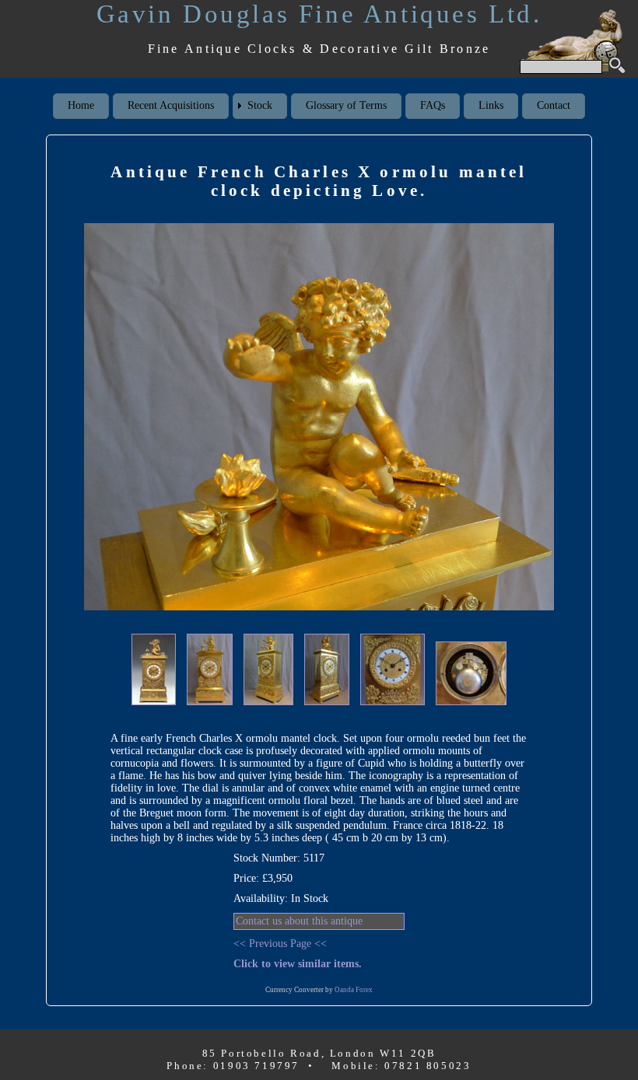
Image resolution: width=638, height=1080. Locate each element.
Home (81, 105)
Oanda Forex (354, 990)
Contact (553, 105)
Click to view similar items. (297, 964)
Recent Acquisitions (171, 105)
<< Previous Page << (280, 943)
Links (490, 105)
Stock (259, 105)
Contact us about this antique (299, 921)
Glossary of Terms (346, 105)
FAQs (432, 105)
